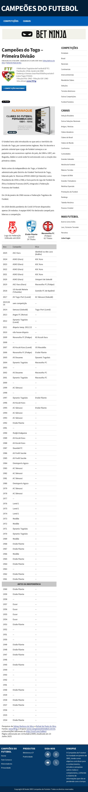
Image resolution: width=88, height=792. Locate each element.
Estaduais (64, 53)
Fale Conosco (6, 760)
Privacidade (6, 768)
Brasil (63, 58)
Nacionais (64, 64)
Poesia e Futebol (67, 208)
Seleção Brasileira (67, 116)
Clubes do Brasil (67, 137)
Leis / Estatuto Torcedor (70, 227)
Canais (27, 21)
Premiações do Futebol (69, 192)
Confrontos (65, 148)
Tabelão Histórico (67, 202)
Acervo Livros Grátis (68, 222)
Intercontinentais (67, 75)
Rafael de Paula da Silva (14, 63)
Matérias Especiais (67, 186)
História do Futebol (68, 164)
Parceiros (64, 233)
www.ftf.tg (31, 81)
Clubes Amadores (67, 132)
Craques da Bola (67, 175)
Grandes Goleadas (67, 159)
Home (3, 756)
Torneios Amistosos (68, 91)
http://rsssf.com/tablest (36, 731)
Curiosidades (65, 154)
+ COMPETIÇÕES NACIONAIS (14, 88)
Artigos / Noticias (67, 126)
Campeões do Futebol (39, 8)
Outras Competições (68, 96)
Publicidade (28, 756)
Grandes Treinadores (68, 181)
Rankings (64, 197)
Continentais (65, 69)
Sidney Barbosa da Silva (23, 726)
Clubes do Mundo (67, 143)
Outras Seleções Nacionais (70, 121)
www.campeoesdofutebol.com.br (41, 729)
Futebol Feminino (67, 102)
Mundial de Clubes (67, 80)
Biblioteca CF (28, 752)
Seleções (64, 86)
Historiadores (6, 764)
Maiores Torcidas (67, 170)
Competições (10, 21)
